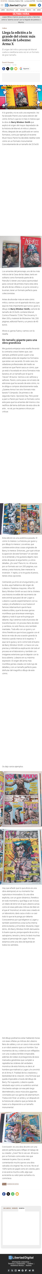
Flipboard (26, 1270)
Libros (3, 10)
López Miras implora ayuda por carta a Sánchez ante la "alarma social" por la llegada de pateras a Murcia (21, 19)
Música (29, 10)
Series (39, 10)
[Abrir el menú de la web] (2, 5)
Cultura (4, 28)
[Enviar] (11, 68)
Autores (28, 1265)
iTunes (33, 1270)
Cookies (30, 1264)
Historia (22, 10)
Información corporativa (20, 1262)
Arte (16, 10)
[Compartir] (3, 68)
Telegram (29, 1270)
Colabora (32, 5)
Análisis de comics (13, 1184)
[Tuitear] (7, 68)
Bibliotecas (10, 10)
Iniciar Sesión (39, 5)
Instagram (15, 1270)
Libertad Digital (21, 1257)
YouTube (19, 1270)
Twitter (12, 1270)
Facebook (8, 1270)
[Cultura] (15, 5)
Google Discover (22, 1270)
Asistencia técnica (17, 1265)
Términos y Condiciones (16, 1264)
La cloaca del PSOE (29, 1)
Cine (34, 10)
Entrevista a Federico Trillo (15, 1)
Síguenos (26, 68)
